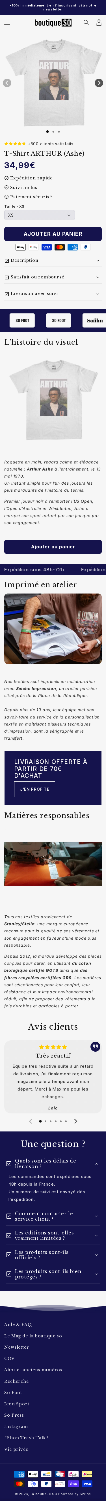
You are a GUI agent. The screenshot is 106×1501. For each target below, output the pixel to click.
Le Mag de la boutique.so (33, 1336)
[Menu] (7, 22)
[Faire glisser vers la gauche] (7, 83)
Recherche (16, 1381)
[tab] (40, 1121)
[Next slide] (75, 1121)
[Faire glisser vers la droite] (99, 83)
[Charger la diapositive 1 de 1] (47, 132)
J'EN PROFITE (34, 789)
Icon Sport (16, 1403)
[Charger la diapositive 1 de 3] (59, 132)
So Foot (13, 1392)
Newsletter (16, 1347)
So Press (14, 1415)
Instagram (16, 1426)
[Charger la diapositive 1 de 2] (53, 132)
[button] (86, 22)
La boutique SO (44, 1494)
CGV (9, 1358)
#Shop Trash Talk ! (26, 1437)
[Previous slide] (31, 1121)
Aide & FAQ (18, 1324)
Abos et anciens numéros (33, 1369)
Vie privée (16, 1449)
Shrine (85, 1494)
